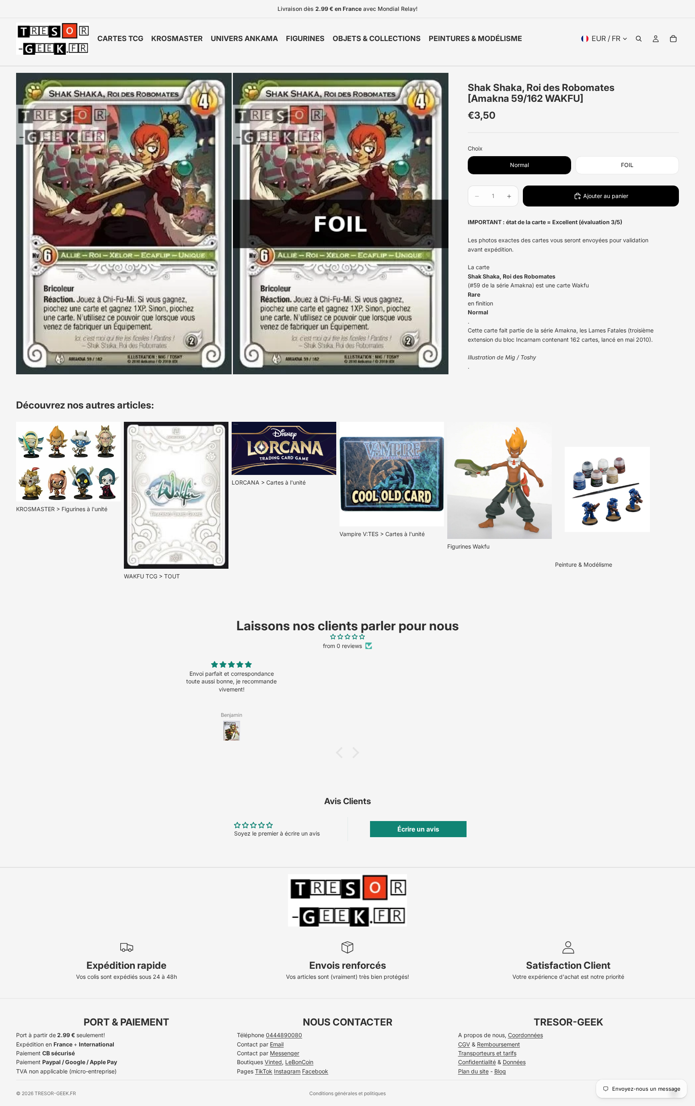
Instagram (287, 1071)
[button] (341, 752)
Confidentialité (477, 1062)
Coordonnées (525, 1035)
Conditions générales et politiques (347, 1093)
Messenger (284, 1053)
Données (514, 1062)
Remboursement (498, 1044)
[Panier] (673, 38)
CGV (464, 1044)
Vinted (273, 1062)
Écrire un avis (418, 829)
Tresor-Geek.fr (55, 1093)
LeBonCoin (299, 1062)
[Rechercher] (639, 38)
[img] (347, 636)
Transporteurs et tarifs (487, 1053)
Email (277, 1044)
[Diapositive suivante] (670, 501)
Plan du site (473, 1071)
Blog (500, 1071)
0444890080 (284, 1035)
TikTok (263, 1071)
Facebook (315, 1071)
